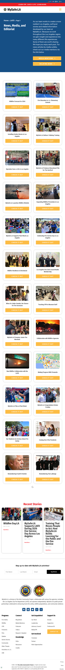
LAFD (12, 20)
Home (6, 20)
